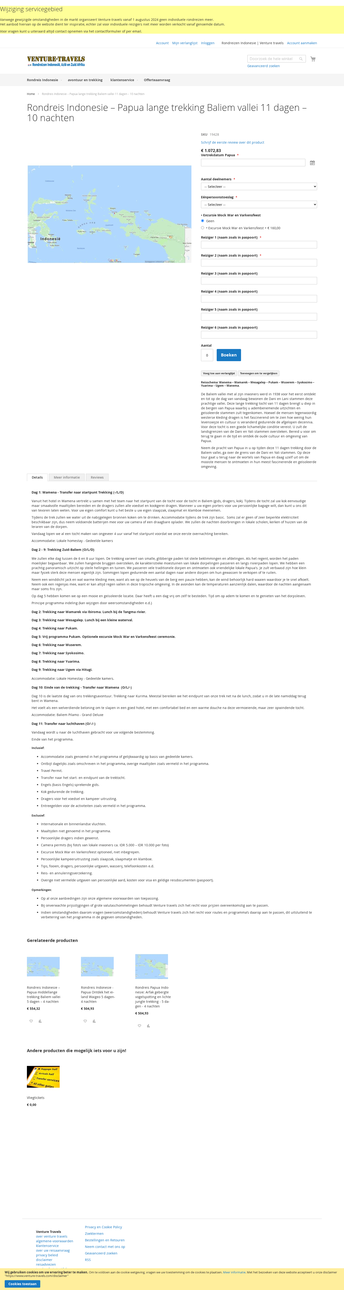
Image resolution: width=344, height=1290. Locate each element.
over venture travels (51, 1236)
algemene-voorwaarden (54, 1241)
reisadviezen (46, 1264)
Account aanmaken (302, 43)
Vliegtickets (35, 1097)
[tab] (37, 477)
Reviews (97, 477)
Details (37, 477)
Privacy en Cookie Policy (103, 1227)
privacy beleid (47, 1255)
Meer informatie (234, 1272)
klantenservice (47, 1245)
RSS (88, 1259)
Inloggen (208, 43)
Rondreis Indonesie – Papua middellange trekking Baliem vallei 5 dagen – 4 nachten (43, 994)
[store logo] (56, 61)
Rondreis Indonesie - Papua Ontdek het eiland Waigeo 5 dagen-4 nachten (98, 994)
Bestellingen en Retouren (105, 1240)
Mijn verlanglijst (185, 43)
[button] (31, 1021)
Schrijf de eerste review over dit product (232, 142)
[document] (172, 1279)
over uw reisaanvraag (53, 1250)
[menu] (172, 80)
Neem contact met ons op (105, 1246)
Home (31, 94)
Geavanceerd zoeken (263, 66)
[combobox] (276, 58)
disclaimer (44, 1259)
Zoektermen (94, 1233)
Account (162, 43)
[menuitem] (43, 80)
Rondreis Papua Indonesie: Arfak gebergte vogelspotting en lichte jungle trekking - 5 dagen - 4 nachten (153, 996)
